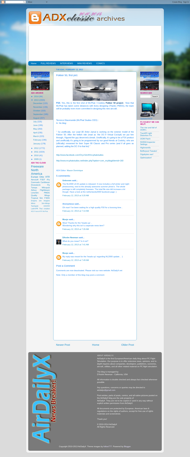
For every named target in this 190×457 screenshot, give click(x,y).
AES (32, 211)
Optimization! (146, 158)
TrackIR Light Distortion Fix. (146, 134)
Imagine (47, 201)
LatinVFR (34, 209)
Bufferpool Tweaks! (148, 151)
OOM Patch (145, 139)
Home (33, 63)
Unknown (66, 180)
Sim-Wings (46, 203)
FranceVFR (38, 211)
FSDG (47, 198)
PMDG (47, 193)
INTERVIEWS (66, 63)
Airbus (34, 190)
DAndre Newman (70, 237)
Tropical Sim (37, 198)
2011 (36, 152)
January (37, 144)
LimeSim (35, 193)
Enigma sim (36, 201)
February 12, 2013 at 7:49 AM (75, 260)
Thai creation (44, 209)
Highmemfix (145, 148)
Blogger (127, 446)
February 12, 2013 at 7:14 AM (75, 211)
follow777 (107, 446)
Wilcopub (46, 188)
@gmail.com (109, 390)
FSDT (42, 180)
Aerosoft (34, 180)
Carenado (35, 182)
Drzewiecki (35, 185)
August (36, 118)
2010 (36, 155)
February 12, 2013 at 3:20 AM (75, 195)
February (37, 140)
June (35, 125)
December (38, 103)
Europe (34, 177)
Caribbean (45, 182)
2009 (36, 159)
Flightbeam (45, 190)
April (35, 133)
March (36, 136)
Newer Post (63, 344)
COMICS (100, 63)
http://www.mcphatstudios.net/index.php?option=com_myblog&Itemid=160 (89, 161)
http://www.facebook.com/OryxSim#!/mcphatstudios (79, 155)
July (35, 122)
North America (36, 171)
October (37, 111)
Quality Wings (40, 195)
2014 (36, 96)
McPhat (45, 211)
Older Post (127, 344)
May (35, 129)
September (38, 114)
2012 (36, 148)
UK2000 (47, 206)
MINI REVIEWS (84, 63)
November (38, 107)
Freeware (37, 166)
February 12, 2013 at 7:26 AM (75, 229)
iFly (48, 180)
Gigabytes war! (146, 154)
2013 (36, 100)
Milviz (33, 203)
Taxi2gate (34, 206)
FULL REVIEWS (48, 63)
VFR (47, 177)
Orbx (41, 177)
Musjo (65, 219)
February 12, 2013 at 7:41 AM (75, 245)
